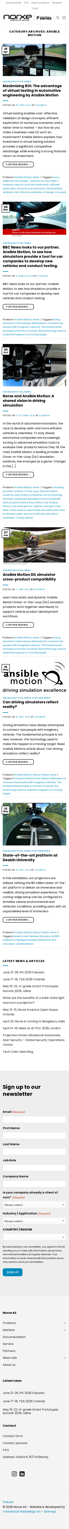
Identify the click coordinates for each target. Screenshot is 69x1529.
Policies (8, 1502)
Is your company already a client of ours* (30, 1194)
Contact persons (15, 1443)
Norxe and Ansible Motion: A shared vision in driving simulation (28, 401)
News (27, 81)
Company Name (15, 1176)
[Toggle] (64, 1323)
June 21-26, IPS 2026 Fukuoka (23, 972)
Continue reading (18, 164)
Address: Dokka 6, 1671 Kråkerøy (25, 1457)
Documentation (14, 1337)
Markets (9, 1330)
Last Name (11, 1144)
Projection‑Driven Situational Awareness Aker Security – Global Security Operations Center (34, 1040)
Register (57, 2)
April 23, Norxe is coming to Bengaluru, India (34, 1021)
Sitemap (50, 1511)
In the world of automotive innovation (32, 510)
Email (14, 1112)
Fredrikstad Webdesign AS (22, 1511)
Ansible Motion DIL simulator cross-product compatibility (29, 577)
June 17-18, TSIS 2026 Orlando (24, 979)
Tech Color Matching (18, 1052)
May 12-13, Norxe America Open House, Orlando (30, 1012)
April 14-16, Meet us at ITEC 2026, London (32, 1028)
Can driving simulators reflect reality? (31, 704)
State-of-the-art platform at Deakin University (30, 857)
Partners (9, 1351)
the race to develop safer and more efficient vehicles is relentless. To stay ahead (34, 513)
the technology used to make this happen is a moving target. (32, 789)
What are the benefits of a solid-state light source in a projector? (34, 1000)
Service (8, 1344)
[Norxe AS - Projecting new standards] (27, 17)
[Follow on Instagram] (14, 1474)
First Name (11, 1128)
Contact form (13, 1436)
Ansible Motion (13, 81)
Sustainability (13, 2)
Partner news (41, 697)
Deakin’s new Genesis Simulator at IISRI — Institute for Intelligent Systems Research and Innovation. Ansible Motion (32, 940)
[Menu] (64, 17)
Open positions (40, 2)
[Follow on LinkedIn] (22, 1474)
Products (9, 1323)
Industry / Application (27, 1213)
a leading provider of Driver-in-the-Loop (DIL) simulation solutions (33, 491)
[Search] (57, 17)
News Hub (10, 1358)
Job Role (9, 1160)
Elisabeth (41, 105)
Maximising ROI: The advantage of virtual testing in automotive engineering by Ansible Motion (32, 90)
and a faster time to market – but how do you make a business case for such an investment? (31, 181)
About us (9, 1365)
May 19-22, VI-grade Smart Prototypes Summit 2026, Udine (30, 988)
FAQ (26, 2)
